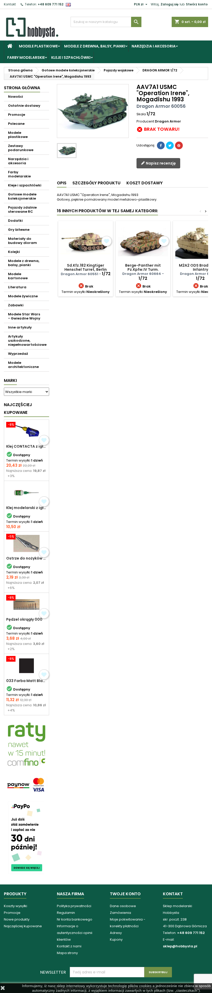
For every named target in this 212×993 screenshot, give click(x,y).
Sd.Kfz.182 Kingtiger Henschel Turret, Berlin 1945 (85, 269)
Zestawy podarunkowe (20, 147)
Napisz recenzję (160, 163)
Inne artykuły (20, 327)
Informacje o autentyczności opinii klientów (74, 933)
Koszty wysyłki (15, 906)
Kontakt (10, 4)
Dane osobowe (123, 906)
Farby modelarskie (26, 57)
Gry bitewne (18, 229)
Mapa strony (67, 952)
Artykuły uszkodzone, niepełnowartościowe (27, 340)
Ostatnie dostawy (24, 105)
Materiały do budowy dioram (22, 240)
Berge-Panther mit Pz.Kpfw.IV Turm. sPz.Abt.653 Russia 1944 (143, 269)
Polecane (16, 123)
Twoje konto (125, 894)
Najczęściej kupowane (23, 926)
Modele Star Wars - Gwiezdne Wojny (24, 316)
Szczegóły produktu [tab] (96, 183)
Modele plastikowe (38, 46)
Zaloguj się (169, 4)
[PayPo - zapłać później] (26, 837)
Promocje (16, 114)
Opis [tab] (61, 183)
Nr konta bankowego (74, 919)
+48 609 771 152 (50, 4)
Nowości (15, 96)
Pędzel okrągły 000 (24, 619)
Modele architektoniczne (23, 364)
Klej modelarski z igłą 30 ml (26, 508)
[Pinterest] (179, 145)
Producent (145, 121)
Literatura (17, 287)
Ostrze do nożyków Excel (26, 558)
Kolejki (14, 251)
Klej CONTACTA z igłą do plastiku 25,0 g (26, 446)
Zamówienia (120, 912)
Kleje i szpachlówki (70, 57)
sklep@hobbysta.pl (180, 946)
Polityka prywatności (74, 906)
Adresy (116, 932)
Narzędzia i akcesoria (154, 46)
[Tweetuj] (170, 145)
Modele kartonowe (18, 276)
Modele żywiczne (23, 296)
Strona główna (22, 88)
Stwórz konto (197, 4)
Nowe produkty (16, 919)
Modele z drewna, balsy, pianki (94, 46)
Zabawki (16, 305)
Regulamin (66, 912)
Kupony (116, 939)
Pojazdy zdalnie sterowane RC (22, 209)
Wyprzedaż (18, 353)
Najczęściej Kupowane (18, 408)
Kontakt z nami (69, 946)
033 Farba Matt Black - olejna (26, 681)
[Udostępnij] (161, 145)
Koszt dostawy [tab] (144, 183)
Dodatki (15, 220)
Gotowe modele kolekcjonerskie (22, 196)
